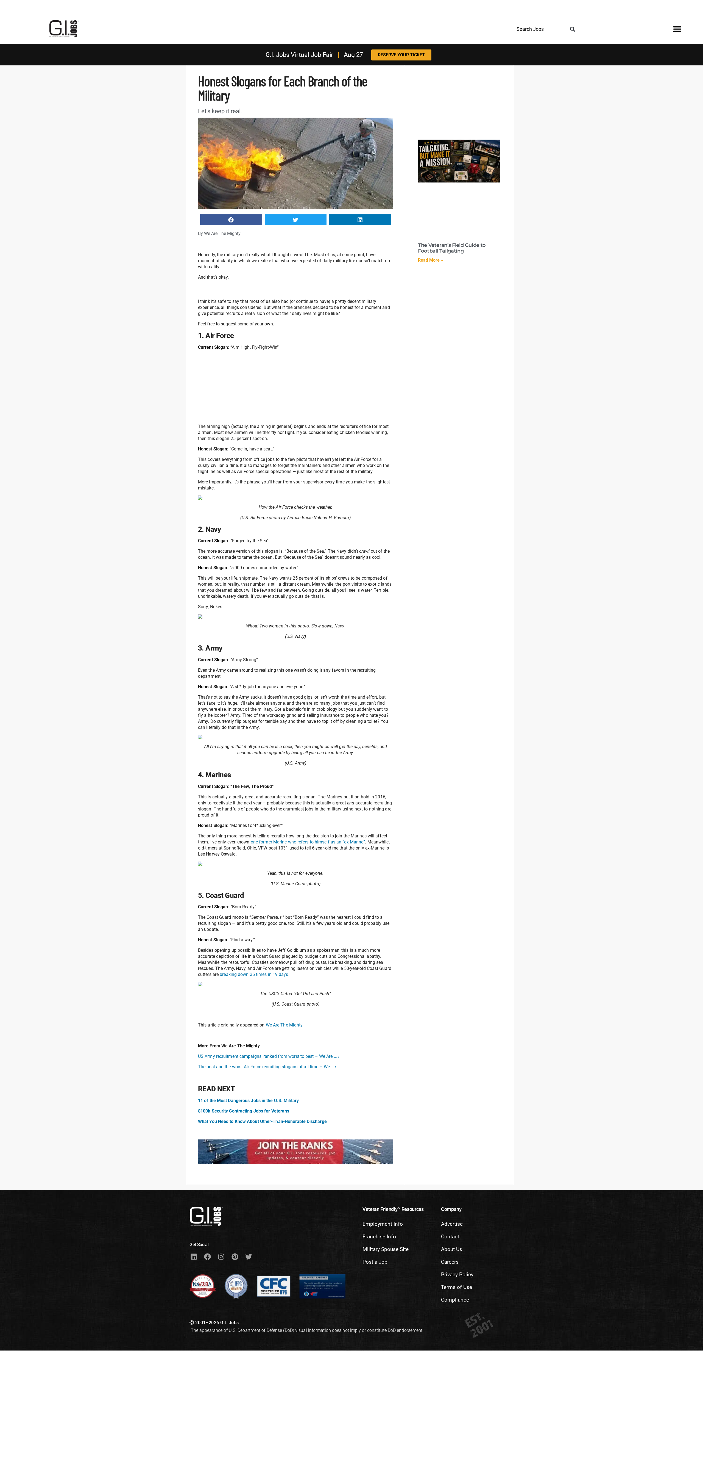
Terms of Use (456, 1287)
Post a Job (374, 1262)
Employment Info (382, 1224)
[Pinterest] (235, 1256)
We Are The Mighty (284, 1025)
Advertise (452, 1224)
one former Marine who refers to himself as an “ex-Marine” (308, 842)
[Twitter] (248, 1256)
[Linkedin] (193, 1256)
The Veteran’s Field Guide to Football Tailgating (452, 248)
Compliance (455, 1300)
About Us (451, 1249)
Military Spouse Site (385, 1249)
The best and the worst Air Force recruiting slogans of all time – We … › (267, 1066)
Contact (450, 1236)
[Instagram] (221, 1256)
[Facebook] (207, 1256)
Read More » (430, 260)
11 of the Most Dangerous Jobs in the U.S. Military (248, 1100)
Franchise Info (379, 1236)
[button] (572, 29)
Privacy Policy (457, 1274)
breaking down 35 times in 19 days (254, 974)
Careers (450, 1262)
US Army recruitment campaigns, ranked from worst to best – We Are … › (268, 1056)
